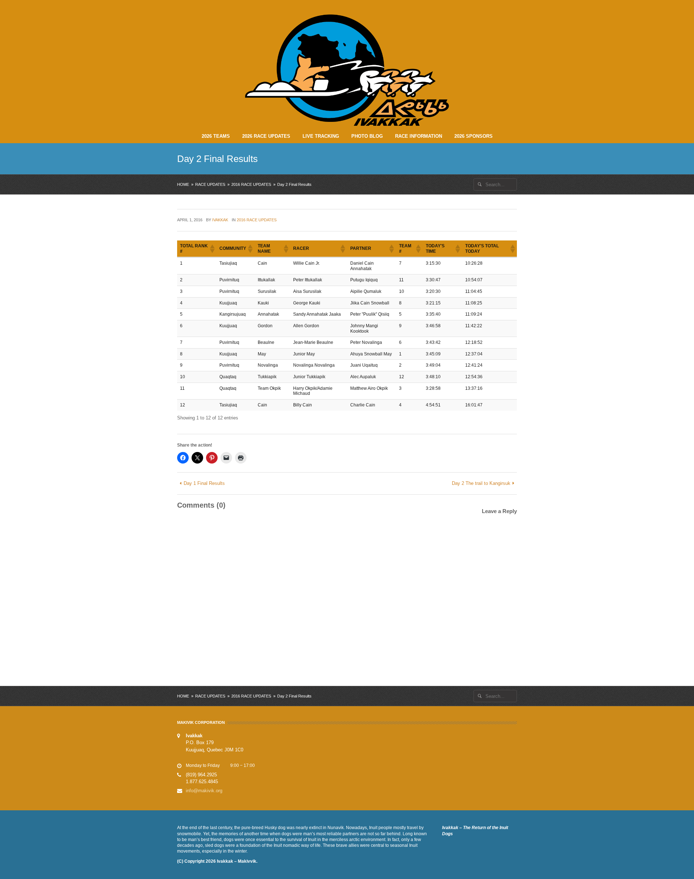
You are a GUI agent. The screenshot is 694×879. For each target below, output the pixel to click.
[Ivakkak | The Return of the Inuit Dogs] (347, 70)
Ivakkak (220, 220)
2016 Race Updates (251, 184)
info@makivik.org (204, 790)
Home (183, 184)
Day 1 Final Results (204, 483)
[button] (212, 248)
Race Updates (210, 184)
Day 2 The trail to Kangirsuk (481, 483)
